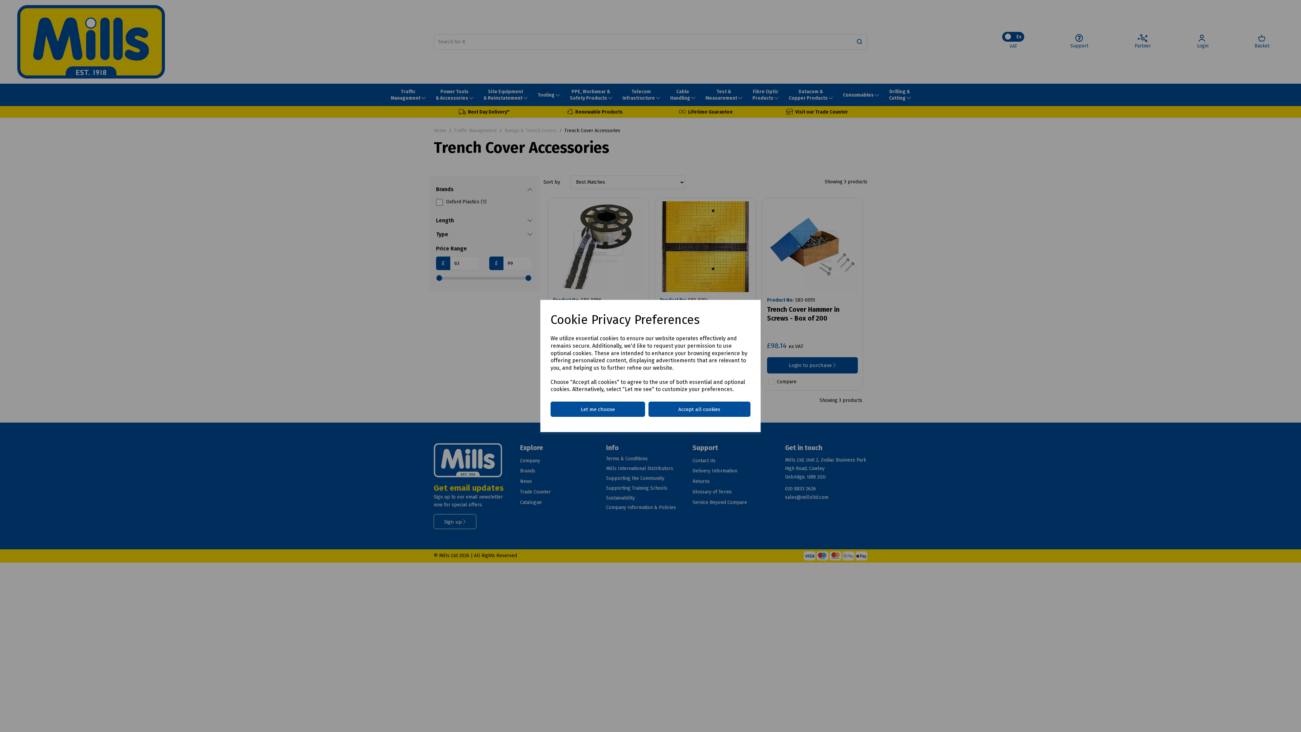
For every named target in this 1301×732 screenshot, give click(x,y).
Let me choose (598, 409)
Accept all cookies (699, 409)
